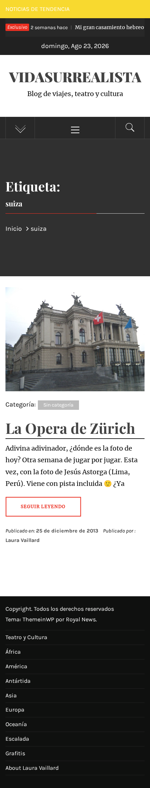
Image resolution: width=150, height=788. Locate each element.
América (16, 666)
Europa (14, 709)
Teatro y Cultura (26, 637)
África (13, 651)
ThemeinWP (39, 619)
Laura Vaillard (22, 540)
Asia (11, 695)
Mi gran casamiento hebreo (82, 27)
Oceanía (16, 724)
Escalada (17, 738)
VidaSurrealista (75, 76)
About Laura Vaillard (32, 767)
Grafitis (15, 753)
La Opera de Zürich (70, 427)
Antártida (18, 680)
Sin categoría (58, 405)
